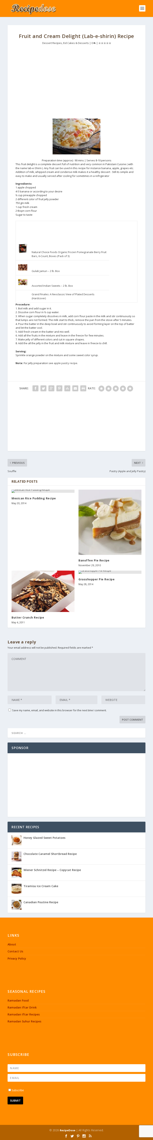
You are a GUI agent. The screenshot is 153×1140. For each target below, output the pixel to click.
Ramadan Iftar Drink (22, 1007)
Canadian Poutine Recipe (41, 902)
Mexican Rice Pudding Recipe (34, 498)
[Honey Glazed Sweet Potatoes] (17, 840)
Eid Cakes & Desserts (76, 43)
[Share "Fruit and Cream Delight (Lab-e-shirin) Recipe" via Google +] (51, 388)
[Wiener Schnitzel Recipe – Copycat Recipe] (17, 873)
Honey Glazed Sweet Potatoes (44, 838)
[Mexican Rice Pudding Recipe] (43, 491)
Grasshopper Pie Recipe (96, 579)
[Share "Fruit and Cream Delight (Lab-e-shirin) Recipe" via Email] (75, 388)
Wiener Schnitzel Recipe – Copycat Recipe (52, 870)
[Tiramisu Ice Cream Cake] (17, 889)
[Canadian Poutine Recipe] (17, 905)
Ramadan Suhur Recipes (24, 1021)
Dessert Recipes (52, 43)
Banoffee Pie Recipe (94, 560)
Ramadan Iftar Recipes (24, 1014)
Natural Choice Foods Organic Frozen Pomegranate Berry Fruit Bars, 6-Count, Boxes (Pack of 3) (69, 254)
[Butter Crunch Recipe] (43, 591)
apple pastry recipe (65, 363)
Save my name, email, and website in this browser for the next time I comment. (59, 710)
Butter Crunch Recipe (28, 617)
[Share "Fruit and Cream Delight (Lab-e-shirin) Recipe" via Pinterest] (59, 388)
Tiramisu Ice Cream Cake (41, 886)
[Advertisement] (76, 81)
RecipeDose (67, 1130)
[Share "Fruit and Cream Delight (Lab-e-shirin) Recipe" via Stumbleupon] (67, 388)
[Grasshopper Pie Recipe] (109, 572)
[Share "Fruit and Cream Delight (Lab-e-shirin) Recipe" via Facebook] (35, 388)
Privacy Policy (17, 958)
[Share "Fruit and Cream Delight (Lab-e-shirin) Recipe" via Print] (83, 388)
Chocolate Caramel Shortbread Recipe (50, 854)
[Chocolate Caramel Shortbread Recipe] (17, 856)
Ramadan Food (18, 1000)
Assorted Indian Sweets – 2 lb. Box (52, 285)
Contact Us (15, 951)
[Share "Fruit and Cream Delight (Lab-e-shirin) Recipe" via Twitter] (43, 388)
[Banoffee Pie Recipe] (109, 522)
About (12, 944)
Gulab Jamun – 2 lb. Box (46, 271)
